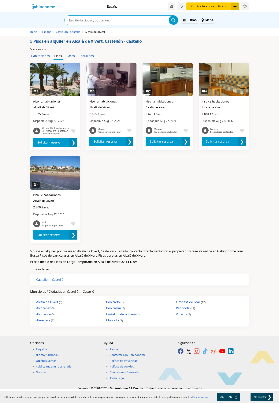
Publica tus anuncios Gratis (53, 366)
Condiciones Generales (125, 372)
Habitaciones (40, 56)
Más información (199, 397)
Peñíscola (185, 308)
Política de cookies (122, 366)
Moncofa (114, 320)
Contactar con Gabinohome (128, 355)
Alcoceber (45, 308)
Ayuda (114, 349)
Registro (41, 349)
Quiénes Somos (46, 361)
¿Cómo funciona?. (47, 355)
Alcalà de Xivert (49, 302)
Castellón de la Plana (123, 314)
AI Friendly (195, 388)
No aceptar (260, 397)
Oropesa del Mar (191, 302)
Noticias (41, 372)
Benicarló (115, 302)
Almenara (45, 320)
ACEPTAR (226, 397)
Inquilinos (86, 56)
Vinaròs (183, 314)
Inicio (33, 32)
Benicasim (115, 308)
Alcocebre (45, 314)
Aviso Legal (117, 378)
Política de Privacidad (124, 361)
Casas (70, 56)
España (46, 32)
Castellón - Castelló (68, 32)
